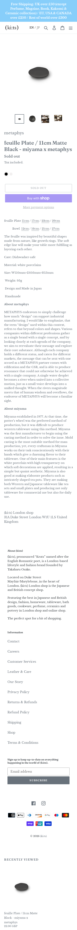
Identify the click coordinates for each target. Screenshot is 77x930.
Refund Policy (18, 712)
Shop (11, 732)
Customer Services (21, 661)
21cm (45, 228)
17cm (35, 220)
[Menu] (71, 27)
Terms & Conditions (22, 742)
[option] (19, 119)
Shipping (14, 722)
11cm (25, 220)
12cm (25, 228)
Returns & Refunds (22, 702)
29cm (56, 220)
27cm (55, 228)
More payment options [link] (38, 207)
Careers (13, 651)
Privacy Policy (18, 692)
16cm (35, 228)
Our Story (15, 682)
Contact (13, 641)
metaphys (14, 133)
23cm (45, 220)
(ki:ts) (43, 836)
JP (38, 27)
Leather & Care (19, 672)
